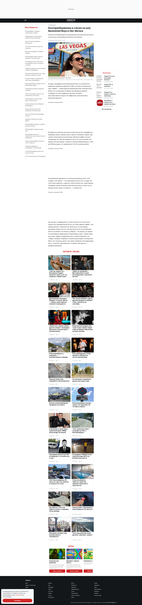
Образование (97, 589)
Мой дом (27, 589)
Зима (26, 587)
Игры (71, 546)
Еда (49, 585)
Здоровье (96, 585)
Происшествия (29, 593)
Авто (26, 583)
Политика (96, 591)
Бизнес (50, 583)
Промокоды (107, 73)
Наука (49, 589)
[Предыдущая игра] (50, 554)
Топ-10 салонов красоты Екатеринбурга (35, 156)
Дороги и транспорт (30, 585)
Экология (27, 597)
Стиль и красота (75, 595)
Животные (73, 585)
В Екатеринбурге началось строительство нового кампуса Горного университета (35, 136)
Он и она (50, 591)
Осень (72, 591)
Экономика (51, 597)
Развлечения (52, 25)
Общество (28, 591)
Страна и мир (97, 595)
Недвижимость (75, 589)
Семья (27, 595)
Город (95, 583)
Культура (73, 587)
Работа (50, 593)
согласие (18, 595)
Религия (96, 593)
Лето (95, 587)
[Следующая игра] (92, 554)
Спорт (49, 595)
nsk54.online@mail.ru (111, 602)
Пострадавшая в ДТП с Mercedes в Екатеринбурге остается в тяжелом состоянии (34, 63)
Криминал (50, 587)
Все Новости (31, 27)
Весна (72, 583)
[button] (107, 78)
